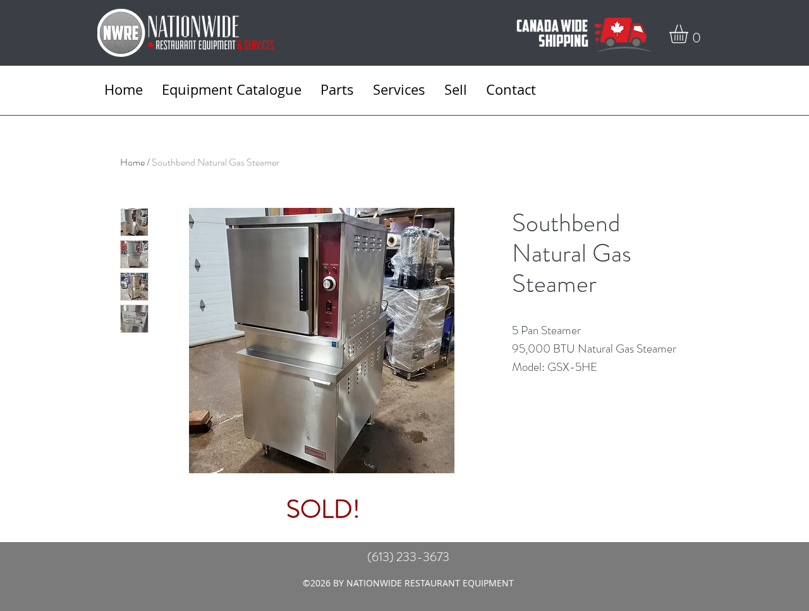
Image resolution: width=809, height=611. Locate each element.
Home (132, 162)
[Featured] (322, 338)
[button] (689, 34)
